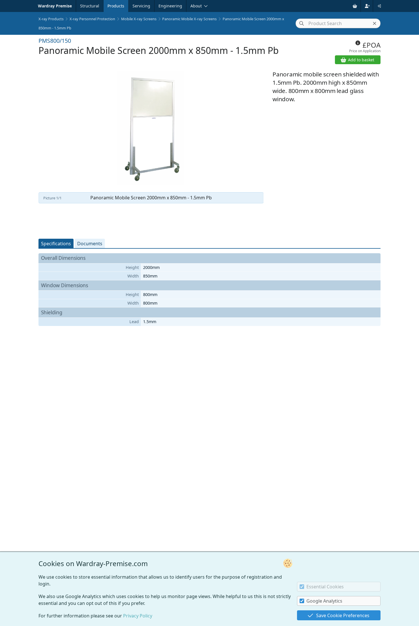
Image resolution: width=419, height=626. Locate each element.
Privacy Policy (137, 616)
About (196, 6)
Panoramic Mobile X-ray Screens (189, 18)
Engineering (170, 6)
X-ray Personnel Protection (92, 18)
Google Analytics (324, 601)
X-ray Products (51, 18)
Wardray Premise (55, 6)
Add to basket (361, 59)
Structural (89, 6)
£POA (372, 45)
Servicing (141, 6)
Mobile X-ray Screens (138, 18)
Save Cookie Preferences (342, 615)
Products (115, 6)
